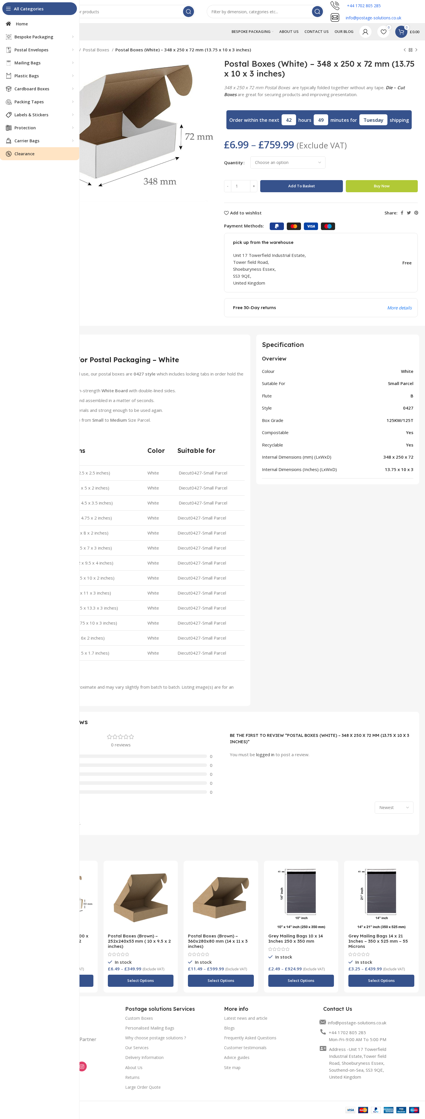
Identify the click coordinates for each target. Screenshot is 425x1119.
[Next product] (416, 50)
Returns (132, 1077)
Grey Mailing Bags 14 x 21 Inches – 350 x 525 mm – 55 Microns (378, 941)
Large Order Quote (143, 1087)
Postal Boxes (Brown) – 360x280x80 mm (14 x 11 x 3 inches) (217, 941)
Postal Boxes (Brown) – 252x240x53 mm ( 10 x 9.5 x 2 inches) (139, 941)
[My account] (365, 32)
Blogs (229, 1028)
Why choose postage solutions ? (155, 1037)
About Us (134, 1067)
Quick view (89, 874)
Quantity (233, 162)
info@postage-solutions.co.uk (357, 1022)
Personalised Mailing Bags (149, 1028)
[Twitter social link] (409, 212)
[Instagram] (82, 1066)
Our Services (137, 1047)
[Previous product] (405, 50)
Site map (232, 1067)
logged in (265, 754)
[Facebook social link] (402, 212)
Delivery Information (144, 1057)
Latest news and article (245, 1018)
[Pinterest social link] (416, 212)
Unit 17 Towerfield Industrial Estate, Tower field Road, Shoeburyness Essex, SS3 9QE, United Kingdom (270, 269)
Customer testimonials (245, 1047)
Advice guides (237, 1057)
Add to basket (301, 185)
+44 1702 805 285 (363, 5)
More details (399, 308)
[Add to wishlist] (89, 887)
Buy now (382, 185)
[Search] (188, 11)
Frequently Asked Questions (250, 1037)
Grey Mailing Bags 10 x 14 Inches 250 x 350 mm (295, 938)
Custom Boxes (139, 1018)
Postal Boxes (96, 50)
